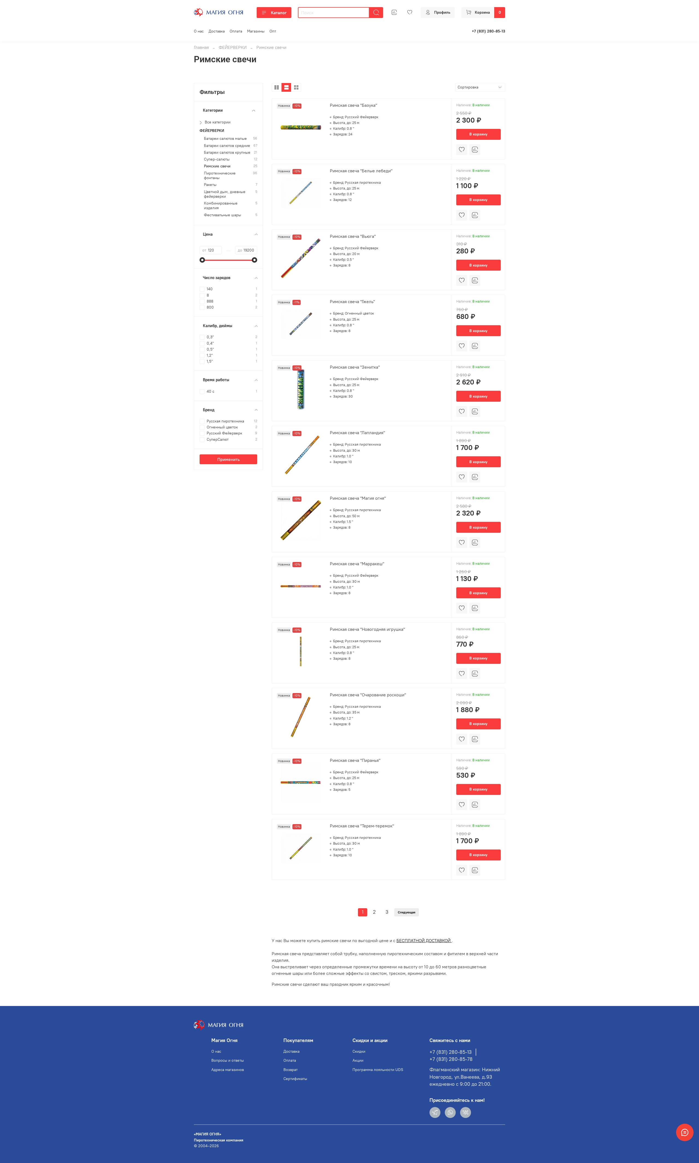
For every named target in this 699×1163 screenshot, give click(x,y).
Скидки (359, 1051)
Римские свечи (217, 166)
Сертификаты (295, 1078)
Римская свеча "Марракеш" (357, 563)
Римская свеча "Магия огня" (358, 498)
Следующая (406, 912)
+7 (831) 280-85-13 (488, 31)
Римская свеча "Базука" (353, 105)
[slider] (202, 260)
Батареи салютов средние (227, 145)
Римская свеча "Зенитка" (355, 367)
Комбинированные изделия (221, 205)
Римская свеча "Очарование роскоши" (368, 694)
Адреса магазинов (227, 1069)
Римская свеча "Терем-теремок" (362, 825)
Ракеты (210, 184)
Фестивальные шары (222, 215)
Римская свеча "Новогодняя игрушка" (367, 629)
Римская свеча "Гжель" (352, 301)
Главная (201, 47)
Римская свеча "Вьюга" (353, 236)
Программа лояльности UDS (378, 1069)
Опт (272, 31)
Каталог (279, 12)
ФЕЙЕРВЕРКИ (233, 47)
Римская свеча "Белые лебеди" (361, 170)
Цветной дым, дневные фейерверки (224, 194)
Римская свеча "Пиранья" (355, 760)
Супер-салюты (217, 159)
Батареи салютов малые (225, 138)
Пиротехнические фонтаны (220, 175)
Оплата (236, 31)
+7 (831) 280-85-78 (451, 1059)
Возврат (290, 1069)
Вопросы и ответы (227, 1060)
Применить (228, 459)
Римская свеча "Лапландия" (357, 432)
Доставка (217, 31)
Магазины (256, 31)
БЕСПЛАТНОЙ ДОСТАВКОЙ (424, 940)
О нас (199, 31)
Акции (358, 1060)
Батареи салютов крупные (227, 152)
